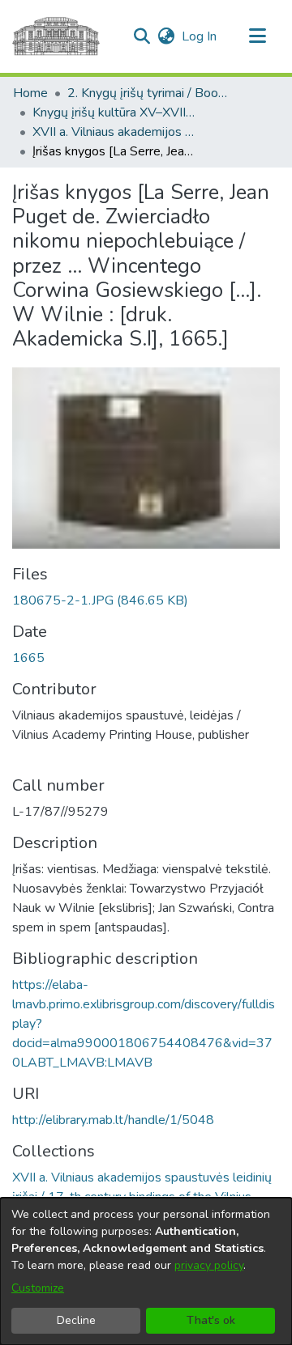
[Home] (56, 36)
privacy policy (208, 1265)
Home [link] (30, 93)
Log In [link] (200, 36)
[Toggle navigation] (257, 36)
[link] (100, 600)
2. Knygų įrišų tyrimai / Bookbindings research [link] (148, 93)
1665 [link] (28, 658)
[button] (141, 36)
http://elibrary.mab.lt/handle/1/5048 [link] (113, 1120)
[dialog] (146, 1271)
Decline (76, 1320)
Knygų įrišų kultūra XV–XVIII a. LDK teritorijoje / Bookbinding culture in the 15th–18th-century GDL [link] (113, 112)
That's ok (211, 1320)
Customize (37, 1288)
